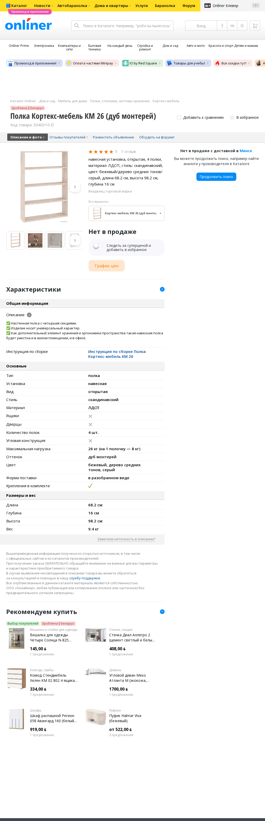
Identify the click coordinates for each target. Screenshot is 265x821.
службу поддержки (84, 578)
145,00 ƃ (38, 649)
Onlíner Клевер (225, 5)
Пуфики (115, 710)
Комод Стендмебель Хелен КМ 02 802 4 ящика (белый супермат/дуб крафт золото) (52, 678)
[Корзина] (255, 25)
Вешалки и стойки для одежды (53, 630)
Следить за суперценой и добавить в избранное (129, 247)
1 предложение (42, 654)
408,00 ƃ (117, 649)
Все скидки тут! (234, 63)
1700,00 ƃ (118, 689)
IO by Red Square (143, 63)
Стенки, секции (120, 630)
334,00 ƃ (38, 689)
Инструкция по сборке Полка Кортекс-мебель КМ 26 (117, 354)
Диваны (115, 670)
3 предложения (121, 735)
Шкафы (35, 710)
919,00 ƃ (38, 729)
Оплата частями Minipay (93, 63)
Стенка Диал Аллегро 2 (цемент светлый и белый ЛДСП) (131, 637)
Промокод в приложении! (35, 63)
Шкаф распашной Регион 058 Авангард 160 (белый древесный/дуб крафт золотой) (52, 718)
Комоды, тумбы (42, 670)
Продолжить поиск (216, 176)
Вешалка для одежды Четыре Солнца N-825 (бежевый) (49, 637)
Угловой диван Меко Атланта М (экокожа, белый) (127, 678)
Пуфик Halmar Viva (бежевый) (125, 718)
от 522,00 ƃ (120, 729)
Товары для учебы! (189, 63)
